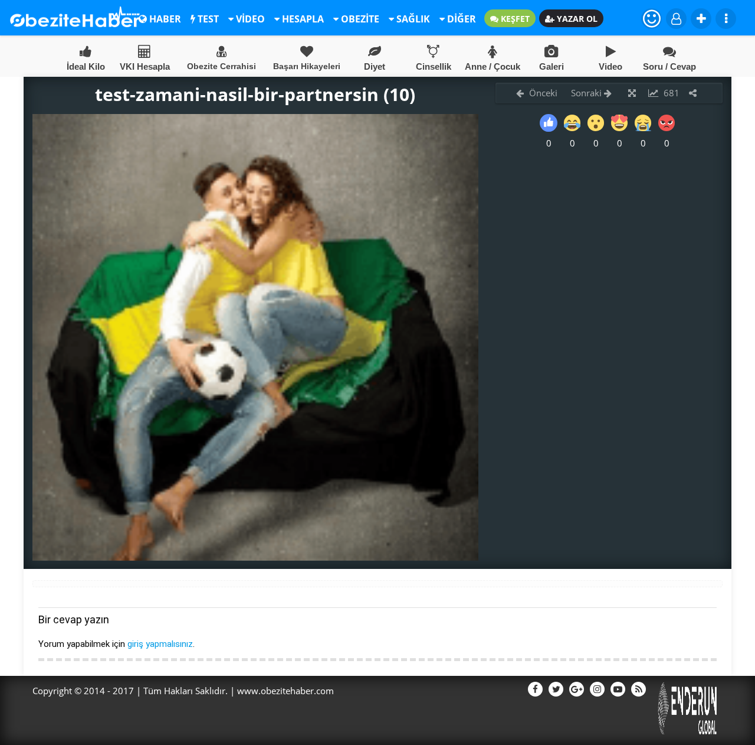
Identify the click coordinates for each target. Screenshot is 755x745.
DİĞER (460, 18)
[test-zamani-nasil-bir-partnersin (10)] (255, 557)
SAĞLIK (412, 18)
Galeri (551, 66)
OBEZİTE (359, 18)
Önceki (542, 93)
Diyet (374, 66)
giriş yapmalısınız (160, 644)
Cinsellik (433, 66)
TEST (207, 18)
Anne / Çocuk (492, 66)
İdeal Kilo (86, 66)
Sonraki (587, 93)
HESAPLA (302, 18)
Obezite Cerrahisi (221, 66)
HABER (164, 18)
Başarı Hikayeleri (306, 66)
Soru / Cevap (669, 66)
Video (610, 66)
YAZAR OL (576, 18)
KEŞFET (514, 18)
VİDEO (249, 18)
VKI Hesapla (145, 66)
